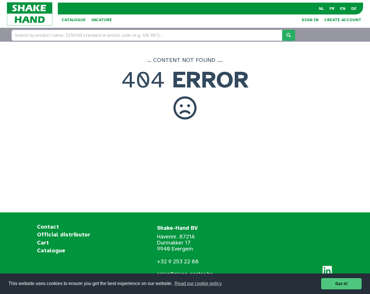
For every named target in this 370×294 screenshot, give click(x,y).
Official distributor (63, 235)
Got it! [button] (341, 283)
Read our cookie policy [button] (198, 283)
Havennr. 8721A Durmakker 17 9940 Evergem (176, 242)
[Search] (288, 35)
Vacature (101, 19)
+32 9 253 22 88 (178, 261)
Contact (48, 227)
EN (342, 8)
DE (354, 8)
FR (332, 8)
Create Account (342, 19)
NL (321, 8)
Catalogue (74, 19)
